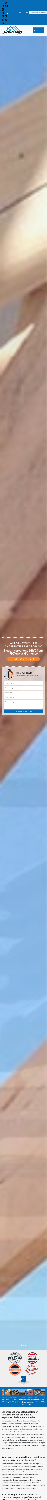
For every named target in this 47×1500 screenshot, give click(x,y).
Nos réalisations (23, 659)
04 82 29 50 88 (5, 7)
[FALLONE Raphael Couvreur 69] (13, 30)
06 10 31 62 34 (5, 19)
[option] (23, 750)
